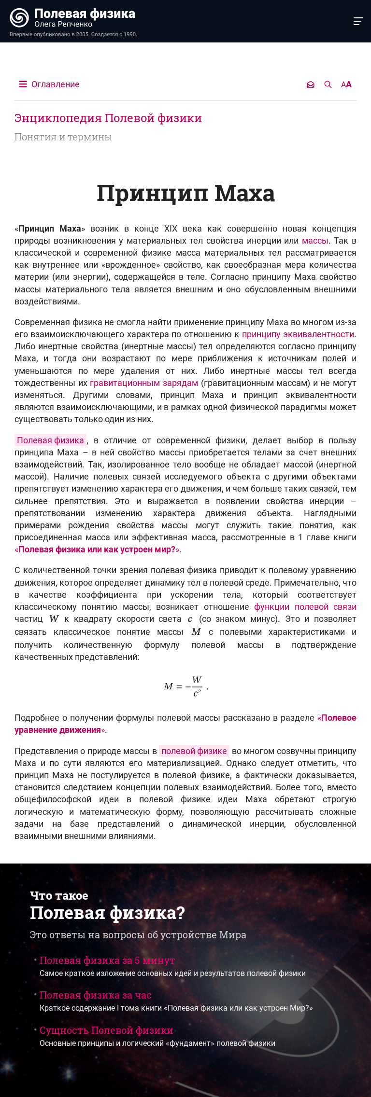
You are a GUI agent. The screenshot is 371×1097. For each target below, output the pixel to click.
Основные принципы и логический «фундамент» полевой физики (157, 1036)
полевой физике (194, 751)
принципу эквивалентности (298, 334)
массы (315, 240)
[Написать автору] (310, 84)
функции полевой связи (305, 607)
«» (96, 549)
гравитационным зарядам (144, 383)
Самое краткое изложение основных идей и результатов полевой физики (173, 966)
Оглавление (54, 84)
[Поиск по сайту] (328, 84)
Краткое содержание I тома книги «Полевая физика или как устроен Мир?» (176, 1000)
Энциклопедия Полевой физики (108, 117)
